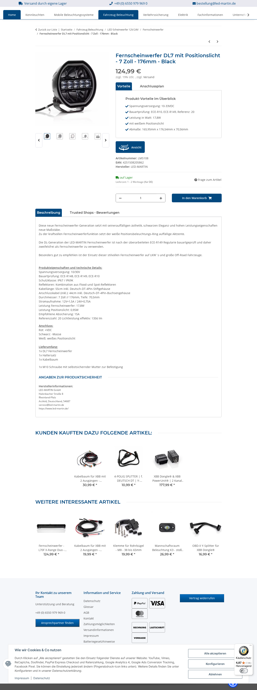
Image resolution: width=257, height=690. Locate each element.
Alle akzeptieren (215, 653)
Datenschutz (41, 678)
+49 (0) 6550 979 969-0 (50, 612)
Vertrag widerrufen (202, 598)
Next (105, 140)
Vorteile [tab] (123, 86)
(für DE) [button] (148, 182)
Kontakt (89, 618)
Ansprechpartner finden (57, 623)
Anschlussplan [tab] (152, 86)
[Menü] (250, 646)
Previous (38, 140)
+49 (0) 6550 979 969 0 (130, 3)
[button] (246, 14)
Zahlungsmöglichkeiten (99, 624)
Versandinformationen (99, 630)
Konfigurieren (215, 663)
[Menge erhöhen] (160, 198)
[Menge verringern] (120, 198)
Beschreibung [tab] (48, 213)
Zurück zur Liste (47, 29)
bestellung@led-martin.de (216, 3)
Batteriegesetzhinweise (99, 641)
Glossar (89, 607)
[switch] (244, 670)
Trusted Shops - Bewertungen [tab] (94, 213)
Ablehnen (215, 674)
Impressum (22, 678)
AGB (86, 612)
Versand (148, 77)
